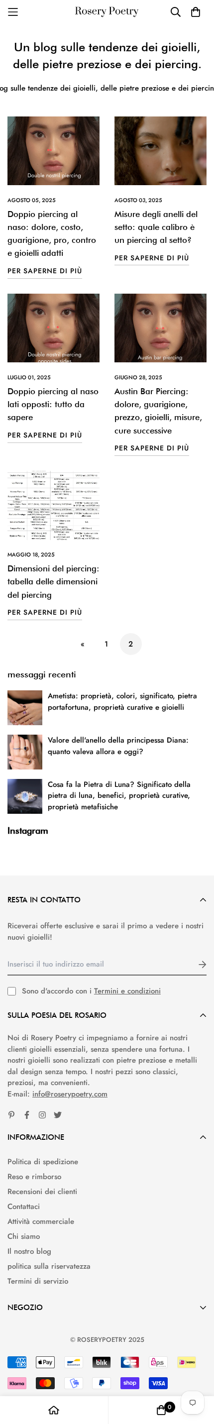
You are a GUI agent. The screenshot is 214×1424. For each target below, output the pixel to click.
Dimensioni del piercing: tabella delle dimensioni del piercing (53, 581)
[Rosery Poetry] (107, 12)
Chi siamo (23, 1236)
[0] (161, 1410)
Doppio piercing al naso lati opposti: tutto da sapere (53, 404)
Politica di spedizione (42, 1161)
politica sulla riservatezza (49, 1266)
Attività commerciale (40, 1221)
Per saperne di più (44, 271)
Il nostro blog (29, 1251)
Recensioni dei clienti (42, 1191)
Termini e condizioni (127, 991)
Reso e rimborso (34, 1176)
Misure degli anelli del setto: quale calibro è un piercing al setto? (156, 227)
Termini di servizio (37, 1281)
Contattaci (23, 1206)
